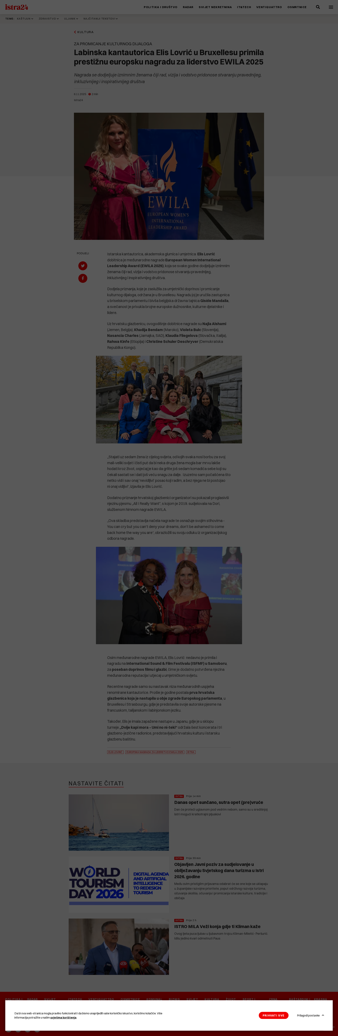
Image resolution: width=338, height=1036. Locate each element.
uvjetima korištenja (63, 1017)
